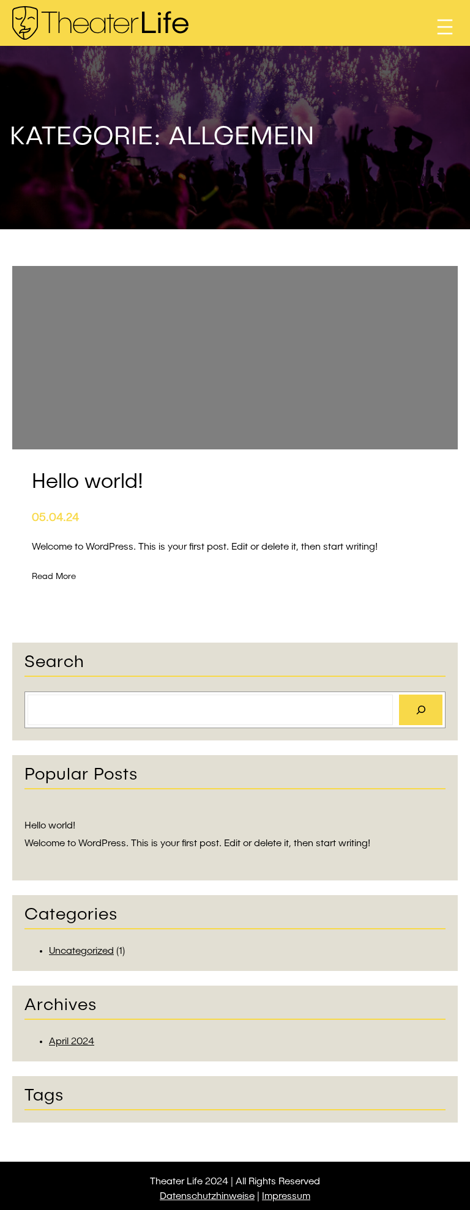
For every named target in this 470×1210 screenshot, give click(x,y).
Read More (54, 578)
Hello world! (49, 826)
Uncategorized (81, 951)
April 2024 (71, 1042)
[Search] (420, 710)
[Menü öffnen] (445, 27)
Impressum (286, 1196)
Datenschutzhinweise (207, 1196)
